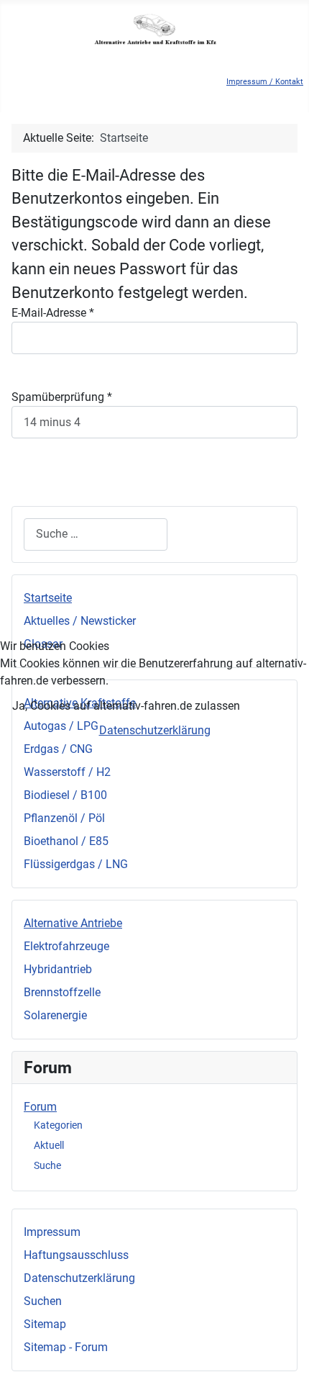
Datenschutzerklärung (155, 730)
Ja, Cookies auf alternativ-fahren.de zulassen (126, 706)
